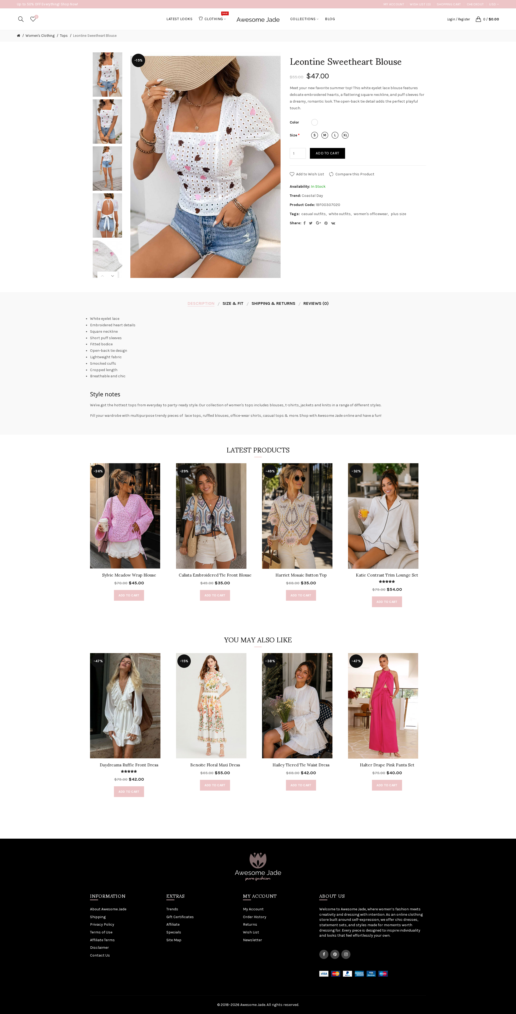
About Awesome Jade (108, 909)
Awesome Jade (330, 415)
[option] (107, 74)
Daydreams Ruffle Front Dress (129, 764)
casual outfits (313, 214)
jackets (307, 405)
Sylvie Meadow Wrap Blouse (129, 575)
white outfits (340, 214)
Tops (64, 36)
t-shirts (292, 405)
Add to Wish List (310, 174)
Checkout (475, 4)
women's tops (241, 405)
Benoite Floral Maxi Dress (215, 764)
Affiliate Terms (102, 940)
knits (326, 405)
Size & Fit (233, 303)
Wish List (251, 932)
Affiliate (173, 924)
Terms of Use (101, 932)
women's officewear (371, 214)
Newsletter (252, 940)
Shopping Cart (449, 4)
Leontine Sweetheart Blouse (95, 36)
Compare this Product (354, 174)
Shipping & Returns (273, 303)
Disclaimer (99, 947)
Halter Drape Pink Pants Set (387, 764)
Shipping (98, 917)
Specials (173, 932)
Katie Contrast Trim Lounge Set (387, 575)
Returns (250, 924)
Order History (254, 917)
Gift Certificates (180, 917)
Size (293, 135)
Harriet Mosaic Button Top (301, 575)
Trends (172, 909)
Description (201, 303)
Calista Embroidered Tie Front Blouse (215, 575)
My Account (394, 4)
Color (294, 122)
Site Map (173, 940)
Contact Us (100, 955)
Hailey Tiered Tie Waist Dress (301, 764)
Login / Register (458, 19)
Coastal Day (312, 195)
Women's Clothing (40, 36)
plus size (398, 214)
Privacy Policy (102, 924)
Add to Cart (327, 153)
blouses (277, 405)
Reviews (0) (316, 303)
